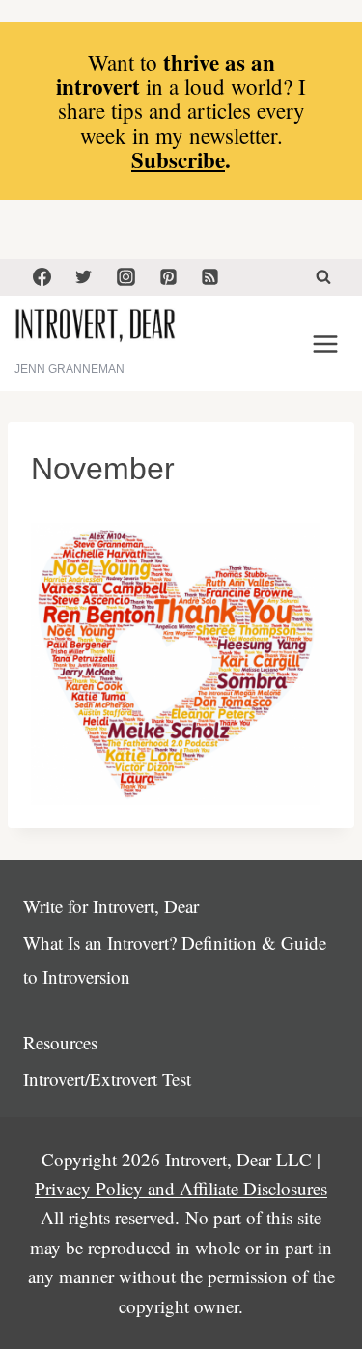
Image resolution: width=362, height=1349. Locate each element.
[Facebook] (41, 277)
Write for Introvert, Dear (111, 906)
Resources (60, 1042)
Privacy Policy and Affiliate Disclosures (181, 1188)
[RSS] (210, 277)
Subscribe (178, 159)
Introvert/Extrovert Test (107, 1079)
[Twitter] (84, 277)
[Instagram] (125, 277)
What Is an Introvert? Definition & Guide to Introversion (174, 959)
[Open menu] (325, 343)
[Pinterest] (168, 277)
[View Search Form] (323, 277)
